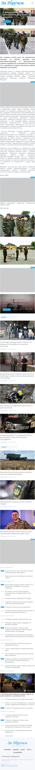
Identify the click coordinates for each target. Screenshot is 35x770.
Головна (7, 749)
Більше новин (9, 735)
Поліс (22, 749)
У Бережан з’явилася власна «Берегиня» (18, 607)
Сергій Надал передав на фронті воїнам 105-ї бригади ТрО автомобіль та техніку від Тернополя (16, 344)
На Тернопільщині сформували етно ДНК (18, 598)
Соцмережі (17, 752)
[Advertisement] (17, 94)
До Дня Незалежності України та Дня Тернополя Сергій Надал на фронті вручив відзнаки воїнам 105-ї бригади (17, 376)
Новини (16, 749)
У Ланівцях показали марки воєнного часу (18, 619)
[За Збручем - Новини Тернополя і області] (12, 3)
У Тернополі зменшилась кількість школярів (19, 708)
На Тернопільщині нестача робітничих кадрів (19, 699)
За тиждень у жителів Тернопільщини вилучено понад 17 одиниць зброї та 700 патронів (17, 593)
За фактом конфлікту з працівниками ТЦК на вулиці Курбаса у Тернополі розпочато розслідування (16, 437)
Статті (29, 749)
